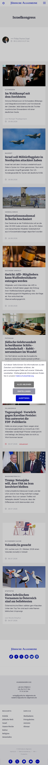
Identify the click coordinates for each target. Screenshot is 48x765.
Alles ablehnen (24, 384)
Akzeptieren (24, 398)
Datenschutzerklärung (24, 376)
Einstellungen (24, 391)
